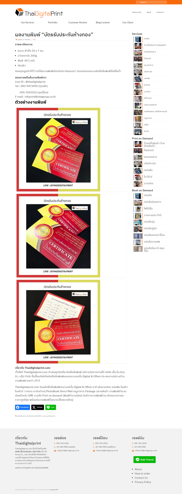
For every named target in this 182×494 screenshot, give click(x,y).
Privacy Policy (143, 482)
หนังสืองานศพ (152, 241)
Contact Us (141, 477)
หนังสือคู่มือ (150, 228)
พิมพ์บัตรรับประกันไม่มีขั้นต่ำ (34, 416)
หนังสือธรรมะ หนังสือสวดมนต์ (155, 111)
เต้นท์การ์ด (148, 71)
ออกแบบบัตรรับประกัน (49, 416)
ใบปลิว (146, 131)
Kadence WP (54, 490)
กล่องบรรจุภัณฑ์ (150, 105)
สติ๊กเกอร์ (147, 98)
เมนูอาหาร (148, 118)
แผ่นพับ (147, 78)
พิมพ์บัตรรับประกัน (21, 416)
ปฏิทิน (146, 124)
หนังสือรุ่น (149, 221)
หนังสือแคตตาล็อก (154, 234)
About (138, 469)
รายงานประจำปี (152, 214)
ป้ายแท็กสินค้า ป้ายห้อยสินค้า (155, 45)
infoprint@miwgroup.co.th (68, 450)
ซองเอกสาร (148, 65)
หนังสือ (146, 38)
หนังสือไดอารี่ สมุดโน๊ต (154, 249)
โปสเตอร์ (147, 58)
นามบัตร (147, 91)
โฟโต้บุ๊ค (148, 208)
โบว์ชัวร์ (147, 85)
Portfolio (27, 39)
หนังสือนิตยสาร (150, 52)
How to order (142, 473)
